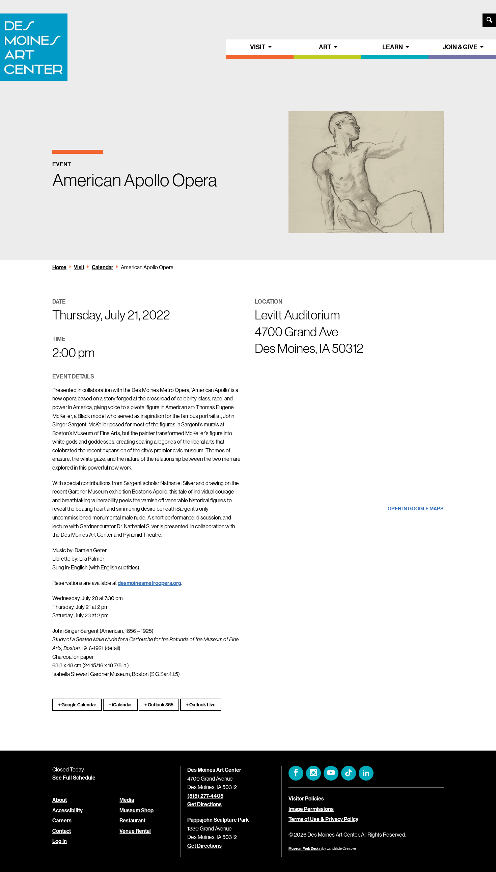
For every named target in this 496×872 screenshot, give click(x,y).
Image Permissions (311, 809)
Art (325, 47)
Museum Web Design (305, 848)
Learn (392, 47)
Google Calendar (78, 705)
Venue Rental (135, 831)
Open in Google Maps (416, 509)
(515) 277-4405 (205, 796)
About (59, 800)
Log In (59, 841)
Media (126, 800)
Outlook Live (202, 705)
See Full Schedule (73, 778)
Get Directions (204, 804)
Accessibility (67, 810)
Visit (258, 47)
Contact (61, 831)
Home (59, 267)
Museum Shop (136, 810)
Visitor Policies (306, 798)
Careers (62, 820)
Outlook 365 (160, 705)
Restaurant (132, 820)
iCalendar (121, 705)
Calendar (102, 267)
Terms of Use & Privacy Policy (323, 819)
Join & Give (460, 47)
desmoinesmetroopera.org (149, 583)
